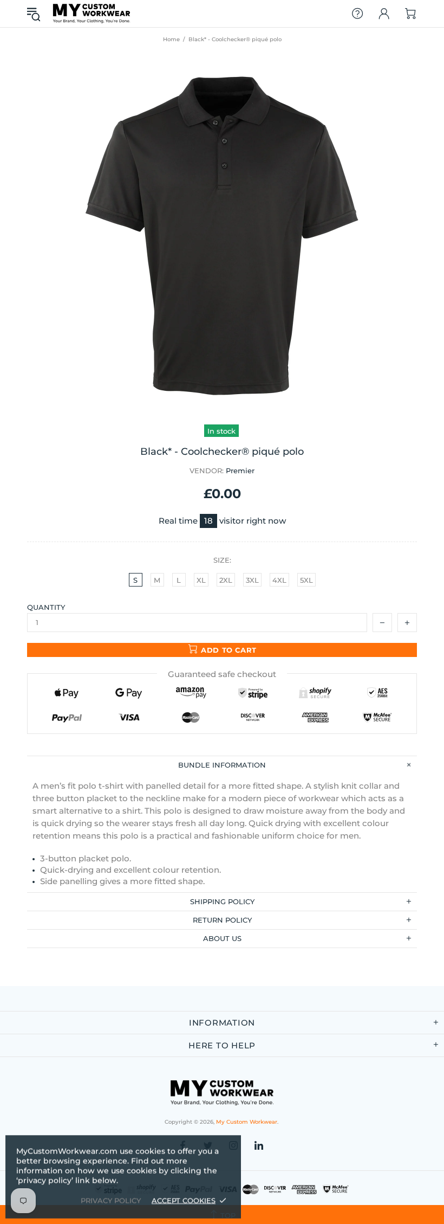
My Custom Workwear (91, 13)
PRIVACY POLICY (111, 1200)
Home (171, 39)
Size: (222, 560)
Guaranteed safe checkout (222, 674)
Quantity (46, 607)
